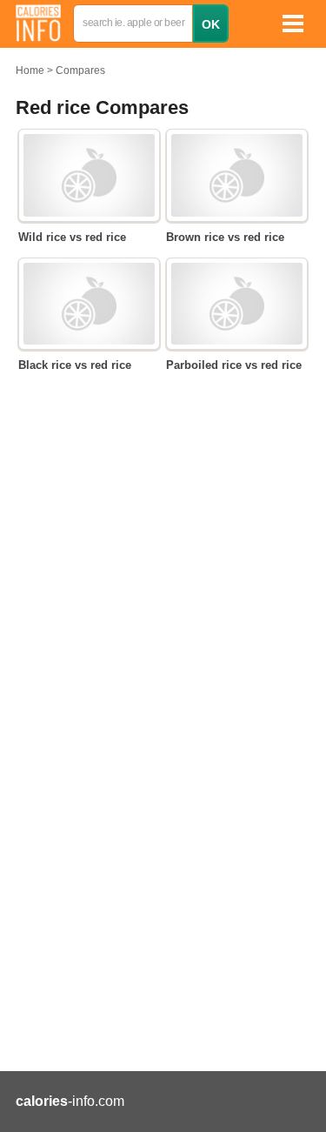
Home (30, 70)
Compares (80, 70)
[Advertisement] (163, 868)
